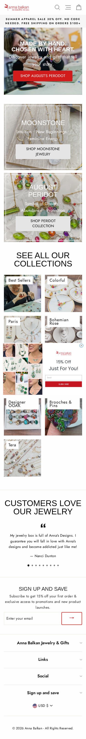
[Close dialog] (81, 345)
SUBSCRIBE (63, 384)
